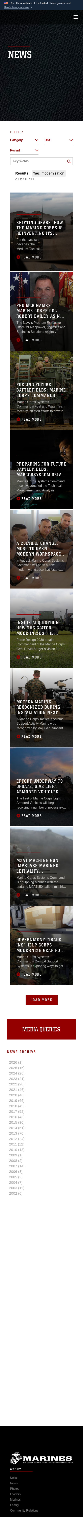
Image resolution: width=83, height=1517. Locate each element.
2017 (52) (17, 1111)
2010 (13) (17, 1150)
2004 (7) (16, 1182)
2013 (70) (17, 1133)
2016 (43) (17, 1117)
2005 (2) (16, 1177)
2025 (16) (17, 1068)
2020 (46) (17, 1095)
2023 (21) (17, 1079)
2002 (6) (16, 1193)
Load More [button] (42, 1000)
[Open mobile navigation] (75, 17)
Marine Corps (41, 1458)
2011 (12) (16, 1144)
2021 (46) (17, 1090)
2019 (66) (17, 1101)
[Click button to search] (69, 161)
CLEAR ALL (25, 179)
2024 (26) (17, 1073)
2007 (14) (17, 1166)
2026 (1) (16, 1062)
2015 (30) (17, 1122)
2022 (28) (17, 1084)
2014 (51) (17, 1128)
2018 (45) (17, 1106)
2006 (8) (16, 1172)
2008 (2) (16, 1161)
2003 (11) (16, 1188)
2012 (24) (17, 1139)
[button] (18, 7)
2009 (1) (16, 1155)
